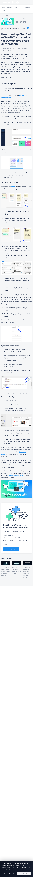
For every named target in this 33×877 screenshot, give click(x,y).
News (3, 7)
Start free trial (11, 549)
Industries (27, 7)
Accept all (24, 873)
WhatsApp (22, 28)
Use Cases (18, 7)
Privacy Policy (8, 869)
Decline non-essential (9, 873)
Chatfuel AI (5, 11)
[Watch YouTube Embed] (16, 489)
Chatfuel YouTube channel (15, 475)
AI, (18, 28)
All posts (5, 15)
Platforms (9, 7)
